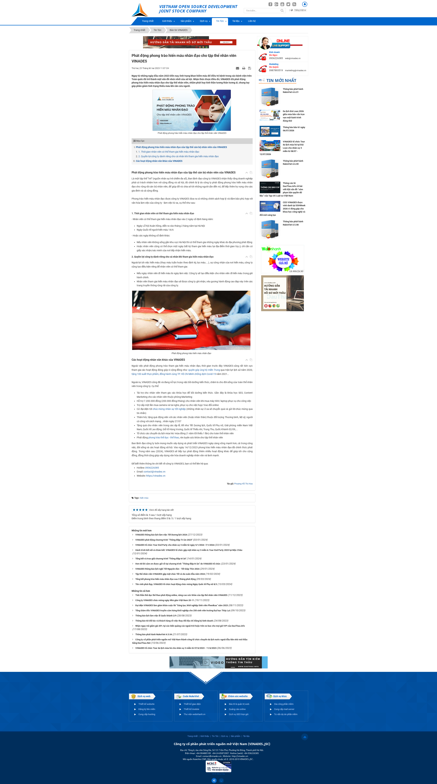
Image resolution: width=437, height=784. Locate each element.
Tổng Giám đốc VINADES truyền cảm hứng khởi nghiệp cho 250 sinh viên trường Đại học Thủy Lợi (182, 610)
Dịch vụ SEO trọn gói (238, 714)
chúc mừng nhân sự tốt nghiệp (169, 409)
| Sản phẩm (234, 736)
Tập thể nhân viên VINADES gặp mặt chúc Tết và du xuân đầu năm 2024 (170, 574)
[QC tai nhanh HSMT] (192, 42)
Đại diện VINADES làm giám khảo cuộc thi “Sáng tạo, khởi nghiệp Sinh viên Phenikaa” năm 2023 (181, 605)
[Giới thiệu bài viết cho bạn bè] (238, 68)
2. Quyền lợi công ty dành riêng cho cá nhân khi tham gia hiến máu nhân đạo (178, 156)
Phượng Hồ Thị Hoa (243, 484)
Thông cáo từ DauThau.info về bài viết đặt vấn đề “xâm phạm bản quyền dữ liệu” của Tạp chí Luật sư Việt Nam (281, 189)
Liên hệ (252, 21)
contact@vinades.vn (154, 471)
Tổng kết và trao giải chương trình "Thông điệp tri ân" (160, 558)
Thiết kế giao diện (192, 704)
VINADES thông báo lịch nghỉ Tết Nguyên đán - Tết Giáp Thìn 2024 (167, 569)
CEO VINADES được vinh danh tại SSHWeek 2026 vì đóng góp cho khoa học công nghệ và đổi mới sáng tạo (282, 208)
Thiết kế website (146, 704)
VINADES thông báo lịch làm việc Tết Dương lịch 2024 (161, 534)
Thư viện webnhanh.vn (194, 714)
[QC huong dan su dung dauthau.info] (219, 662)
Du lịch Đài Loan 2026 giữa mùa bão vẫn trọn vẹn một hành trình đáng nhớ (294, 116)
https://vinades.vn (155, 475)
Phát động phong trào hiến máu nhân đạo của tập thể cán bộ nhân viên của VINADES (181, 147)
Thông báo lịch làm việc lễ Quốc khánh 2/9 (155, 615)
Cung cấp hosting (146, 714)
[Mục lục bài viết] (247, 172)
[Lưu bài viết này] (250, 68)
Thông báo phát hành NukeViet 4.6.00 (293, 162)
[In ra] (244, 68)
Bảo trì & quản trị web (239, 704)
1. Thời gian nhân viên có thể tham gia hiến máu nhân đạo (168, 151)
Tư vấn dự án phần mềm (285, 714)
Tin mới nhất (281, 80)
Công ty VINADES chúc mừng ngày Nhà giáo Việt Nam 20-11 (164, 600)
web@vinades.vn (293, 58)
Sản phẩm (186, 21)
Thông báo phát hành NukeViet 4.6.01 (293, 91)
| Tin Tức (214, 736)
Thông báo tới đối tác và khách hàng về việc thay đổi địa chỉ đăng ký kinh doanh (174, 620)
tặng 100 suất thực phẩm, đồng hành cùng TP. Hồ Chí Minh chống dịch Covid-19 (174, 374)
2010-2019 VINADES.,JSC (241, 759)
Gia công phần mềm (283, 704)
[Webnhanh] (282, 259)
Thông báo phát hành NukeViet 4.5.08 (293, 223)
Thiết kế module (191, 709)
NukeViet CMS (199, 759)
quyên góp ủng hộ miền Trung (204, 370)
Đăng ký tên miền (146, 709)
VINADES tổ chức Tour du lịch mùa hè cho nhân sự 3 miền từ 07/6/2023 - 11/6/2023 (175, 648)
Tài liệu (235, 21)
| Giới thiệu (204, 736)
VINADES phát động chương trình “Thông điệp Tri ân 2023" (163, 540)
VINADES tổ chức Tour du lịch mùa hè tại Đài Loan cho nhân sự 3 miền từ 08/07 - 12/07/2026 (282, 148)
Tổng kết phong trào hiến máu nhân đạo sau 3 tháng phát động (165, 579)
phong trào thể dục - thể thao (163, 437)
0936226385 (152, 467)
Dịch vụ (204, 21)
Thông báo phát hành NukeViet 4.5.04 (153, 634)
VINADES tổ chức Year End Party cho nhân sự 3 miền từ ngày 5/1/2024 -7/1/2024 (174, 545)
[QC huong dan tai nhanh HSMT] (282, 293)
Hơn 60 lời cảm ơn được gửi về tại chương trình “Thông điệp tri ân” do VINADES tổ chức (177, 563)
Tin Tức (220, 21)
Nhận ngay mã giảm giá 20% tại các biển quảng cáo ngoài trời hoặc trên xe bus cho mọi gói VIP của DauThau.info (190, 626)
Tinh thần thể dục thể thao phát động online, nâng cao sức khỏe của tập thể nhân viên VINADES (181, 595)
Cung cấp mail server (284, 709)
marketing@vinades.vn (295, 70)
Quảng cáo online (237, 709)
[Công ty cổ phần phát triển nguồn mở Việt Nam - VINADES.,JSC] (144, 12)
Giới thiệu (167, 21)
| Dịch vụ (224, 736)
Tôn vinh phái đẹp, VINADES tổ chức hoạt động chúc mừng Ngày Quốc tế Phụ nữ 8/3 (176, 584)
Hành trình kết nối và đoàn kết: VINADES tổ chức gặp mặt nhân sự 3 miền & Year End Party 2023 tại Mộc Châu (188, 550)
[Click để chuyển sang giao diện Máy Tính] (221, 780)
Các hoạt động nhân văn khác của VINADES (159, 161)
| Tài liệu (246, 736)
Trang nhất (148, 21)
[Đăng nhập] (304, 4)
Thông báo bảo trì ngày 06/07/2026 (294, 129)
